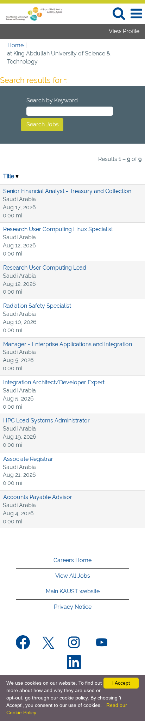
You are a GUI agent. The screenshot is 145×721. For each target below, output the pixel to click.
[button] (136, 14)
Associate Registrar (28, 459)
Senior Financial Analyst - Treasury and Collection (67, 191)
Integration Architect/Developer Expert (54, 382)
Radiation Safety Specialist (37, 305)
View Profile (124, 31)
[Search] (118, 13)
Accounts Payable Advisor (37, 497)
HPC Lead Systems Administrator (46, 420)
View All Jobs (72, 575)
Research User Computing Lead (44, 267)
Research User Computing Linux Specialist (58, 229)
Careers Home (72, 560)
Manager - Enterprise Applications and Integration (67, 344)
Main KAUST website (73, 591)
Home (15, 45)
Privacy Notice (73, 606)
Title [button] (9, 176)
